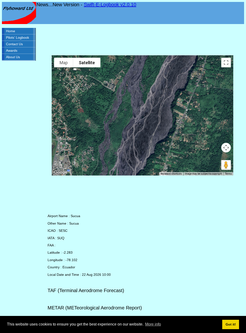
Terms (228, 173)
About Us (13, 57)
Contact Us (14, 44)
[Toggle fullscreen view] (226, 62)
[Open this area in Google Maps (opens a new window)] (61, 172)
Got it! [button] (231, 324)
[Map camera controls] (226, 147)
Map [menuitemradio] (64, 62)
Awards (11, 50)
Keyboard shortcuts (171, 173)
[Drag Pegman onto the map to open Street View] (226, 165)
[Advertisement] (142, 39)
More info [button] (153, 324)
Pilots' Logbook (17, 37)
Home (10, 31)
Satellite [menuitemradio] (87, 62)
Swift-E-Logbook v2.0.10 (110, 4)
